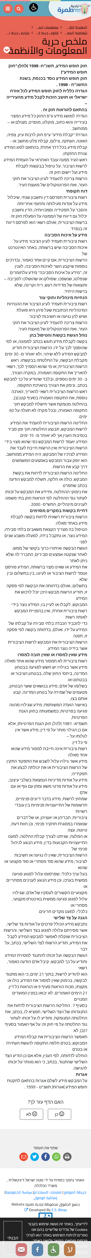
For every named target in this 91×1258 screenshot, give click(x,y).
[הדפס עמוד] (67, 1157)
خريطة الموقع (75, 1192)
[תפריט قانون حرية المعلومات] (7, 49)
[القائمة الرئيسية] (8, 8)
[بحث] (19, 8)
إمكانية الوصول (45, 1197)
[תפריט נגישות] (33, 7)
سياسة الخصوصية (18, 1192)
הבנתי (12, 1238)
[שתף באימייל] (24, 1157)
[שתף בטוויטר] (35, 1157)
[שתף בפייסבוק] (46, 1157)
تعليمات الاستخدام (48, 1192)
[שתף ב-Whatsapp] (56, 1157)
